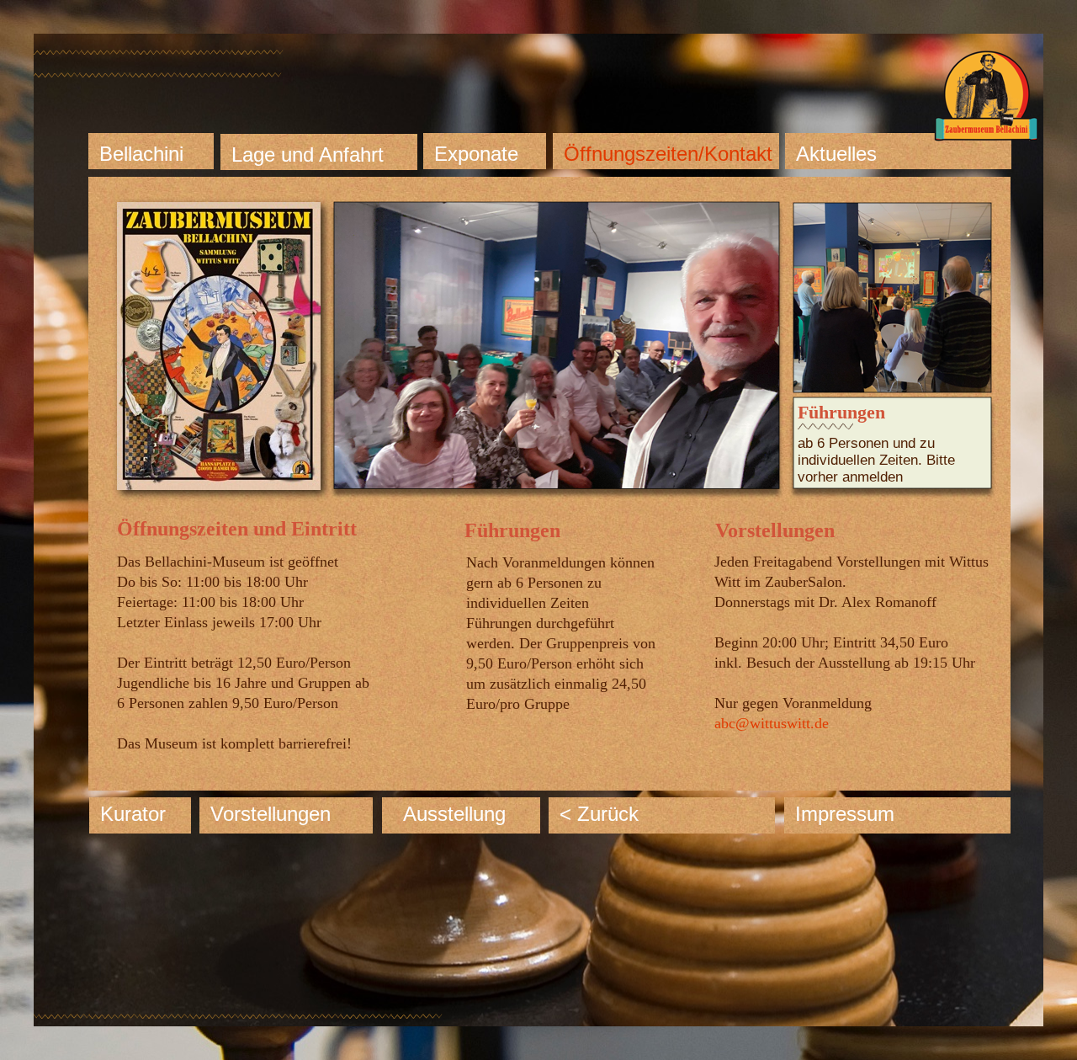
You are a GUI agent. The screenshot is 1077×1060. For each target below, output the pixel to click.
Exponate (476, 153)
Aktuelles (836, 153)
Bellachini (141, 153)
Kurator (133, 813)
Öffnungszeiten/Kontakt (668, 153)
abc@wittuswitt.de (771, 723)
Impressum (844, 813)
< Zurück (599, 813)
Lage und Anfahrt (307, 154)
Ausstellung (454, 813)
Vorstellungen (270, 813)
